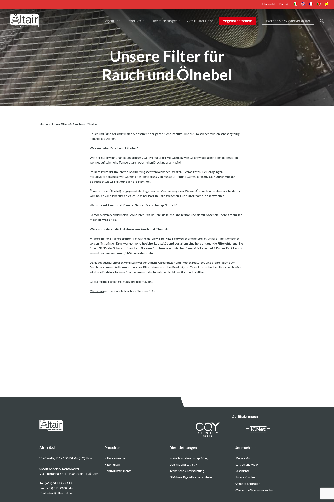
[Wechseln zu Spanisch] (326, 4)
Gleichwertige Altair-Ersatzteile (191, 477)
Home (43, 124)
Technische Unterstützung (187, 471)
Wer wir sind (243, 458)
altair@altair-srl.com (60, 493)
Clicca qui (96, 281)
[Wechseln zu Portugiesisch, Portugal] (319, 4)
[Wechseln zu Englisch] (303, 4)
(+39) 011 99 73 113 (58, 483)
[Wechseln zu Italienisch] (295, 4)
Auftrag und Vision (247, 464)
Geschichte (242, 471)
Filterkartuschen (115, 458)
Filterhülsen (112, 464)
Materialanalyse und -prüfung (189, 458)
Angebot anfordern (247, 483)
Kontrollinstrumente (118, 471)
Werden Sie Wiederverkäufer (254, 490)
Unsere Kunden (245, 477)
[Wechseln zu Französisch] (311, 4)
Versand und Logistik (183, 464)
